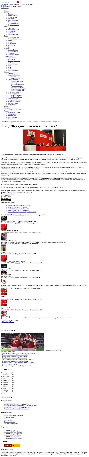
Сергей (17, 243)
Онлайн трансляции (14, 61)
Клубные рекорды (13, 79)
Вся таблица (4, 394)
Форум (6, 106)
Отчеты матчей (12, 17)
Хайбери (13, 76)
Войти (22, 4)
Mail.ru (4, 322)
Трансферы (11, 18)
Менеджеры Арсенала (14, 100)
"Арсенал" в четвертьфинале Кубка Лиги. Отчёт (22, 212)
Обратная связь (12, 115)
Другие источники (13, 25)
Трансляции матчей (13, 47)
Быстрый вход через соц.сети (9, 4)
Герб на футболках (16, 97)
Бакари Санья (19, 299)
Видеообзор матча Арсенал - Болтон (18, 208)
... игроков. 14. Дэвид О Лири (13, 432)
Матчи (6, 36)
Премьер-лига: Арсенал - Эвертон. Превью (14, 356)
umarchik (17, 263)
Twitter (16, 320)
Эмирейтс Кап (12, 104)
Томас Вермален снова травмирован (18, 210)
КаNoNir (17, 310)
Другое (6, 111)
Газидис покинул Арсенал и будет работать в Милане (17, 359)
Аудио (9, 67)
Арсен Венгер (5, 154)
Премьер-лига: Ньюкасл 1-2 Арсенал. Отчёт (15, 361)
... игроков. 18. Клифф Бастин (13, 438)
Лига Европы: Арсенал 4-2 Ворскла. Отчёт (14, 358)
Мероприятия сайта (13, 23)
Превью (10, 40)
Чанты (9, 68)
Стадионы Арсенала (14, 75)
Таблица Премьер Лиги (15, 39)
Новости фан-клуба (13, 29)
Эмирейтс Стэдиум (17, 78)
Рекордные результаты (17, 84)
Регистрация (29, 4)
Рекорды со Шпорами (17, 87)
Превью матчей (12, 15)
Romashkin (18, 288)
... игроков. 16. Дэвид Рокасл (12, 435)
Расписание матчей (13, 37)
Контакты (10, 32)
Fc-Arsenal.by (12, 452)
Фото (9, 65)
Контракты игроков (13, 54)
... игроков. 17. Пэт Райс (11, 436)
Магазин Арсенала (9, 422)
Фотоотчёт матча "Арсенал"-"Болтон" (19, 205)
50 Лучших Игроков (14, 101)
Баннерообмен (12, 114)
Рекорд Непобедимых (17, 90)
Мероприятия (12, 31)
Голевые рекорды (16, 83)
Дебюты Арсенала (16, 86)
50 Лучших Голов (13, 103)
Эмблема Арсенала (13, 93)
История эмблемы (16, 95)
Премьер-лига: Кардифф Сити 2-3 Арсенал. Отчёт (16, 366)
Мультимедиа (8, 56)
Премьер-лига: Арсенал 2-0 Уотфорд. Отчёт (17, 404)
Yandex (12, 322)
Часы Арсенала (8, 419)
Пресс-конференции (14, 22)
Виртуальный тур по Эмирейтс (13, 415)
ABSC (6, 26)
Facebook (10, 320)
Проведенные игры (17, 81)
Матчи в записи (12, 64)
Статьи (10, 119)
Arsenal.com (10, 194)
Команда (6, 48)
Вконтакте (5, 320)
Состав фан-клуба (13, 34)
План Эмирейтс (9, 420)
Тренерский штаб (13, 51)
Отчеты (10, 42)
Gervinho (18, 270)
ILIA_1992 (18, 232)
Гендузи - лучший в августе (10, 364)
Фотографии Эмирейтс (11, 423)
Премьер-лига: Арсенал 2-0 (52, 350)
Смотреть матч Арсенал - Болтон (17, 207)
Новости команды (13, 20)
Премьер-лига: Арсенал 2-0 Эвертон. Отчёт (15, 355)
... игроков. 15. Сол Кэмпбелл (13, 433)
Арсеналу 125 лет (13, 73)
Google (8, 322)
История (6, 72)
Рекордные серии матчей (18, 89)
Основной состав (13, 50)
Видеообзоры (12, 43)
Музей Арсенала (9, 417)
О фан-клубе (11, 28)
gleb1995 (17, 223)
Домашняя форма (13, 98)
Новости (6, 12)
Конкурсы (7, 108)
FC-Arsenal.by (5, 8)
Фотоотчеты (11, 45)
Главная (6, 11)
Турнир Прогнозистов (14, 109)
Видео (9, 62)
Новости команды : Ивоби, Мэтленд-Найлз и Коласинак (18, 362)
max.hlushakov (19, 215)
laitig (16, 253)
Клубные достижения (14, 92)
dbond (17, 277)
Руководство (11, 53)
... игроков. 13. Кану (10, 430)
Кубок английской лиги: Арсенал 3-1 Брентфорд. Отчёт (18, 353)
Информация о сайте (14, 112)
